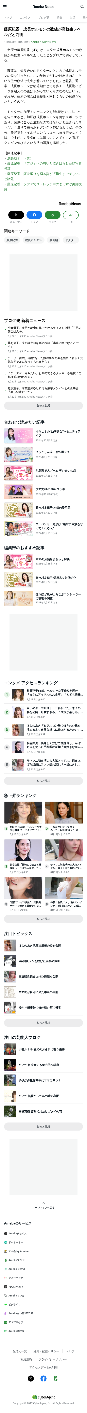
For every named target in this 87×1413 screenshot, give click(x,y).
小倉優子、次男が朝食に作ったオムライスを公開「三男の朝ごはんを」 (44, 329)
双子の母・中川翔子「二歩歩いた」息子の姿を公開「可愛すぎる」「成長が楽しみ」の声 (54, 712)
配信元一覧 (20, 1351)
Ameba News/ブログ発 (43, 42)
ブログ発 (43, 17)
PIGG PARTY (15, 1286)
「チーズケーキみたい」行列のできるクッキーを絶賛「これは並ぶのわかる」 (44, 375)
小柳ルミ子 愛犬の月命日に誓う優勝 (42, 1049)
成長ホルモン (33, 240)
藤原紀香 (12, 240)
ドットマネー (15, 1242)
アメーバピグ (15, 1278)
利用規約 (26, 1359)
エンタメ (25, 17)
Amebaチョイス (17, 1233)
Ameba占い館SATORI (20, 1313)
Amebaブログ (16, 1260)
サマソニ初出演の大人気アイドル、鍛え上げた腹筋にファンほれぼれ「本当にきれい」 (54, 764)
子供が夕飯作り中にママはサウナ (40, 1080)
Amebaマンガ (16, 1295)
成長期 (53, 240)
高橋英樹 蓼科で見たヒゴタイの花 (40, 1111)
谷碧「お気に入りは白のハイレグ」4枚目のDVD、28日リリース (66, 906)
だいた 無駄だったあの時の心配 (39, 1096)
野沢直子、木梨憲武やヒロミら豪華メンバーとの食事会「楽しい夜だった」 (43, 390)
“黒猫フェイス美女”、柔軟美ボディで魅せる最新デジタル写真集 (25, 906)
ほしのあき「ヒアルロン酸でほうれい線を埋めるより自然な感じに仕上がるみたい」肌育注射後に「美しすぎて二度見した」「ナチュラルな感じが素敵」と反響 (54, 731)
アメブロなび (15, 1322)
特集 (59, 17)
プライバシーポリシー (52, 1359)
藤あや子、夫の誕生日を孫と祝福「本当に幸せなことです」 (43, 344)
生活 (72, 17)
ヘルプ (70, 1351)
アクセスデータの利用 (43, 1367)
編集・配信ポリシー (46, 1351)
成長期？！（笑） (20, 158)
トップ (8, 17)
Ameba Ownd (16, 1269)
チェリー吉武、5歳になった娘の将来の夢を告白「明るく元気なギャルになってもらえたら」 (45, 359)
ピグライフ (14, 1304)
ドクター (70, 240)
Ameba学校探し (17, 1331)
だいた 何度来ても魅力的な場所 (39, 1065)
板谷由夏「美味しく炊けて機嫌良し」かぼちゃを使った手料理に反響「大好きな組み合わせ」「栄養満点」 (54, 747)
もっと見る (43, 405)
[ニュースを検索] (82, 6)
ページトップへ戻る (43, 1207)
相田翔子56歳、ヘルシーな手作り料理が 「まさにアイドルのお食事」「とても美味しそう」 (54, 694)
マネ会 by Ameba (18, 1251)
